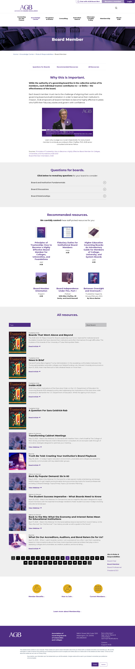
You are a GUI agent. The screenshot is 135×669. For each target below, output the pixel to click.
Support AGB (106, 645)
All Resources (93, 67)
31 (85, 563)
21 (35, 563)
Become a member (113, 1)
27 (65, 563)
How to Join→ (67, 596)
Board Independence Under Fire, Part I (67, 289)
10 (62, 558)
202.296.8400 (81, 638)
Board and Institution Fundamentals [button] (48, 182)
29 (75, 563)
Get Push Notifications (109, 638)
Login (129, 1)
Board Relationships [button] (40, 196)
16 (92, 558)
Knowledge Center (27, 54)
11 (67, 558)
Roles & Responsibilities (44, 54)
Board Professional (114, 567)
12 (72, 558)
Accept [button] (95, 664)
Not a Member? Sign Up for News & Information (108, 635)
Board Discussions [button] (40, 189)
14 (82, 558)
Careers (104, 642)
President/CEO (112, 570)
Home (15, 54)
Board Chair (111, 561)
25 (55, 563)
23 (45, 563)
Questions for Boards (41, 67)
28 (70, 563)
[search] (116, 8)
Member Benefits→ (37, 596)
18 (102, 558)
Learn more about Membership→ (67, 611)
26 (60, 563)
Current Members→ (98, 596)
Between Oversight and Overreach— (94, 289)
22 (40, 563)
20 (30, 563)
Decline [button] (103, 664)
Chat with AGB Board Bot (90, 1)
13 (77, 558)
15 (87, 558)
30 (80, 563)
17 (97, 558)
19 (25, 563)
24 (50, 563)
